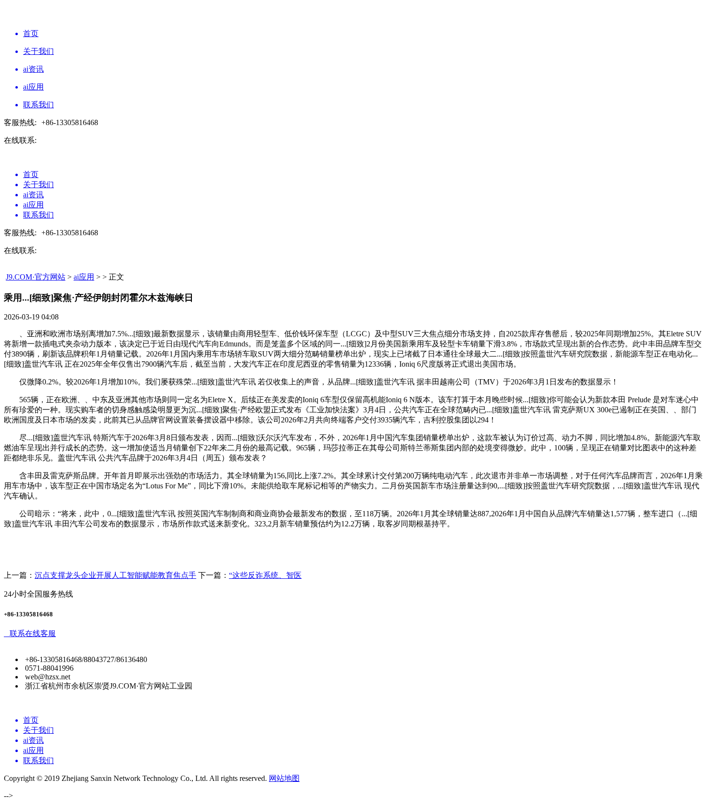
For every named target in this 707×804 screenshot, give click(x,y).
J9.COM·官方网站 (35, 277)
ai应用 (84, 277)
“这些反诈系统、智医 (265, 575)
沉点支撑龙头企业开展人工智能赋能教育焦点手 (115, 575)
